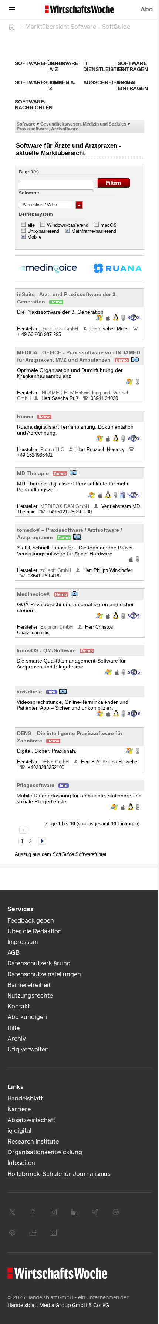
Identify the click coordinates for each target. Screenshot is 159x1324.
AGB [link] (13, 952)
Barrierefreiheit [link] (29, 985)
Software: (29, 193)
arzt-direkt (29, 692)
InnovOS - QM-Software (46, 650)
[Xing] (95, 1212)
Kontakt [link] (18, 1006)
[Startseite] (11, 26)
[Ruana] (114, 268)
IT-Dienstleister (103, 66)
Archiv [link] (16, 1039)
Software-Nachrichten (34, 104)
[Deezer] (32, 1232)
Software (26, 124)
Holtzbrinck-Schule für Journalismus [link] (59, 1174)
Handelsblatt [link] (25, 1098)
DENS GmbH (55, 762)
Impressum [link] (22, 942)
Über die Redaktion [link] (34, 931)
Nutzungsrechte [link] (30, 995)
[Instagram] (53, 1212)
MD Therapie (33, 473)
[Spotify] (115, 1212)
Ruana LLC (52, 449)
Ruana (25, 416)
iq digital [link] (19, 1131)
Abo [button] (147, 9)
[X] (12, 1212)
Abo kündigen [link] (27, 1017)
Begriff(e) (29, 172)
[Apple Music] (12, 1232)
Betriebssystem (36, 214)
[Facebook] (32, 1212)
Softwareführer (40, 63)
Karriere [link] (19, 1109)
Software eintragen (133, 66)
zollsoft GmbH (56, 570)
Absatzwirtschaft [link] (31, 1120)
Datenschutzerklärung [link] (39, 963)
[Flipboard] (53, 1232)
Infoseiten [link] (21, 1163)
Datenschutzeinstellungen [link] (44, 974)
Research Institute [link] (33, 1141)
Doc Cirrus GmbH (60, 328)
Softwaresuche (38, 82)
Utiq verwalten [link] (28, 1049)
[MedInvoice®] (44, 268)
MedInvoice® (33, 594)
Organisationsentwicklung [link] (44, 1152)
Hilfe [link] (13, 1028)
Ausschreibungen (109, 82)
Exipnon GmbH (57, 627)
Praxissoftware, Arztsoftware (47, 128)
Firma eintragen (133, 85)
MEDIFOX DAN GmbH (65, 506)
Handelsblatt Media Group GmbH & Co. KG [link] (58, 1305)
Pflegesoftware (35, 785)
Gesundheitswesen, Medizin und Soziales (83, 124)
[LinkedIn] (74, 1212)
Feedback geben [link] (30, 920)
